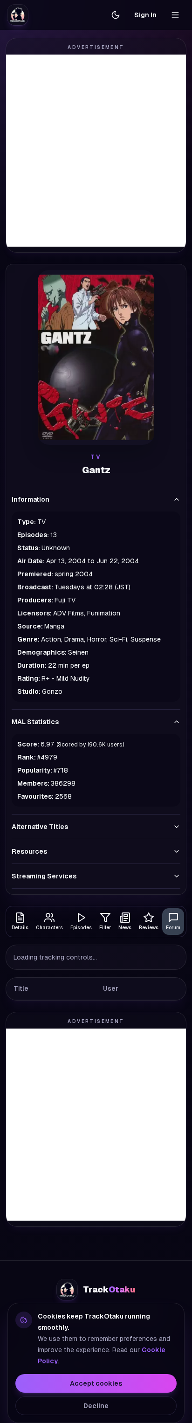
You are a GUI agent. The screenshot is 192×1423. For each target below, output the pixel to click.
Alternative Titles (40, 826)
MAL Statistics (35, 721)
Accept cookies (96, 1383)
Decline (96, 1405)
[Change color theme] (115, 15)
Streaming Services (44, 876)
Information (30, 499)
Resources (29, 851)
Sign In (145, 15)
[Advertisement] (96, 151)
